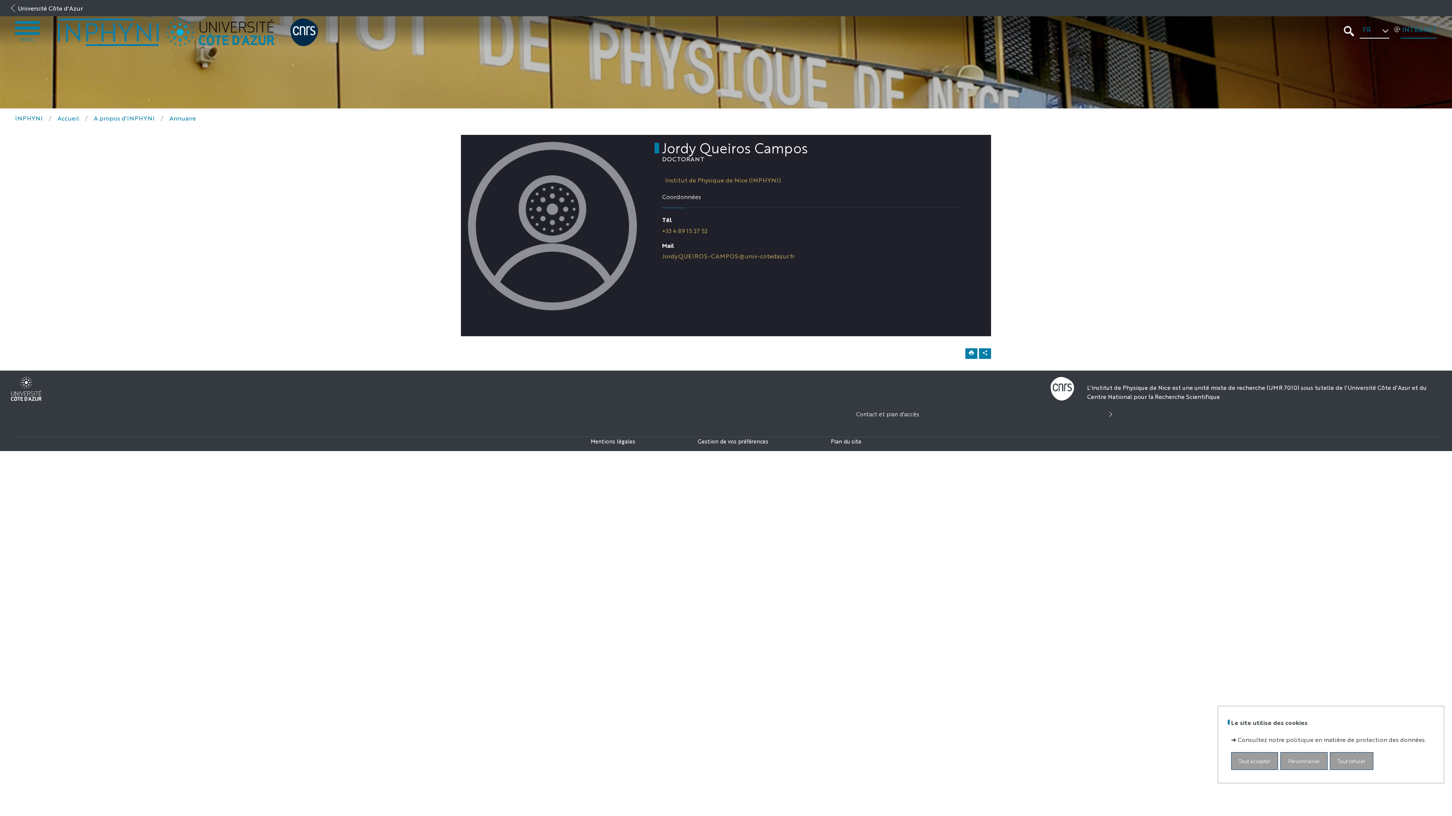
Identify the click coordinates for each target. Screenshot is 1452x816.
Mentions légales (613, 441)
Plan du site (846, 441)
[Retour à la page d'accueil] (108, 32)
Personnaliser (1304, 761)
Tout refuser (1351, 761)
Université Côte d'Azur (50, 8)
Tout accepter (1254, 761)
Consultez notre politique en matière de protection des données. (1332, 739)
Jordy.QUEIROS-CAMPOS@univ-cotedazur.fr (728, 256)
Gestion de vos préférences (733, 441)
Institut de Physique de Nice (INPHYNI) (723, 180)
